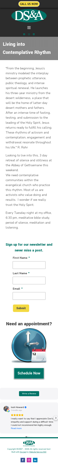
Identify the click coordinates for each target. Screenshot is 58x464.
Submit (21, 308)
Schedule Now (29, 373)
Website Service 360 (37, 452)
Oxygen (23, 452)
